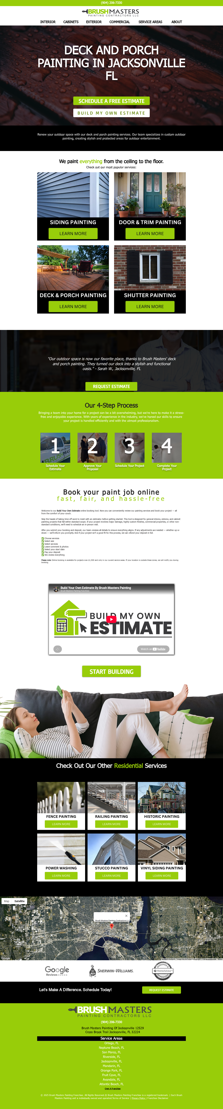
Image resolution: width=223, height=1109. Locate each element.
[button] (111, 671)
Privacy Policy (139, 1098)
